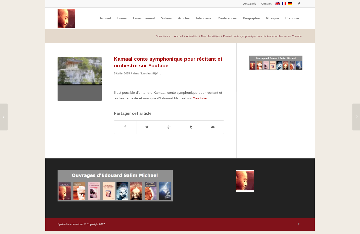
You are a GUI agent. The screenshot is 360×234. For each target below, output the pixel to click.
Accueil (178, 36)
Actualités (249, 3)
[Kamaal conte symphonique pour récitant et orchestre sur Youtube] (80, 79)
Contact (266, 3)
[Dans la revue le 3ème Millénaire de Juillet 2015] (356, 117)
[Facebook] (298, 3)
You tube (200, 98)
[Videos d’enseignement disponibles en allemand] (4, 117)
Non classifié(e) (210, 36)
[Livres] (275, 69)
